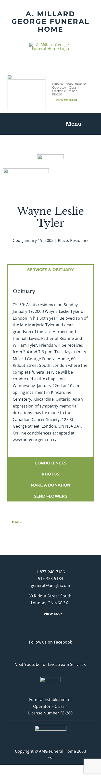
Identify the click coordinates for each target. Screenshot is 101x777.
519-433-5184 (50, 578)
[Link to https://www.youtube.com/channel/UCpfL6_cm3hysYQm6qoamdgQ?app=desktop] (48, 653)
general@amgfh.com (50, 585)
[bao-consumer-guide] (26, 76)
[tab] (50, 269)
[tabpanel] (50, 366)
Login (50, 757)
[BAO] (50, 679)
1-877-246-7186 (50, 572)
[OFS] (50, 727)
